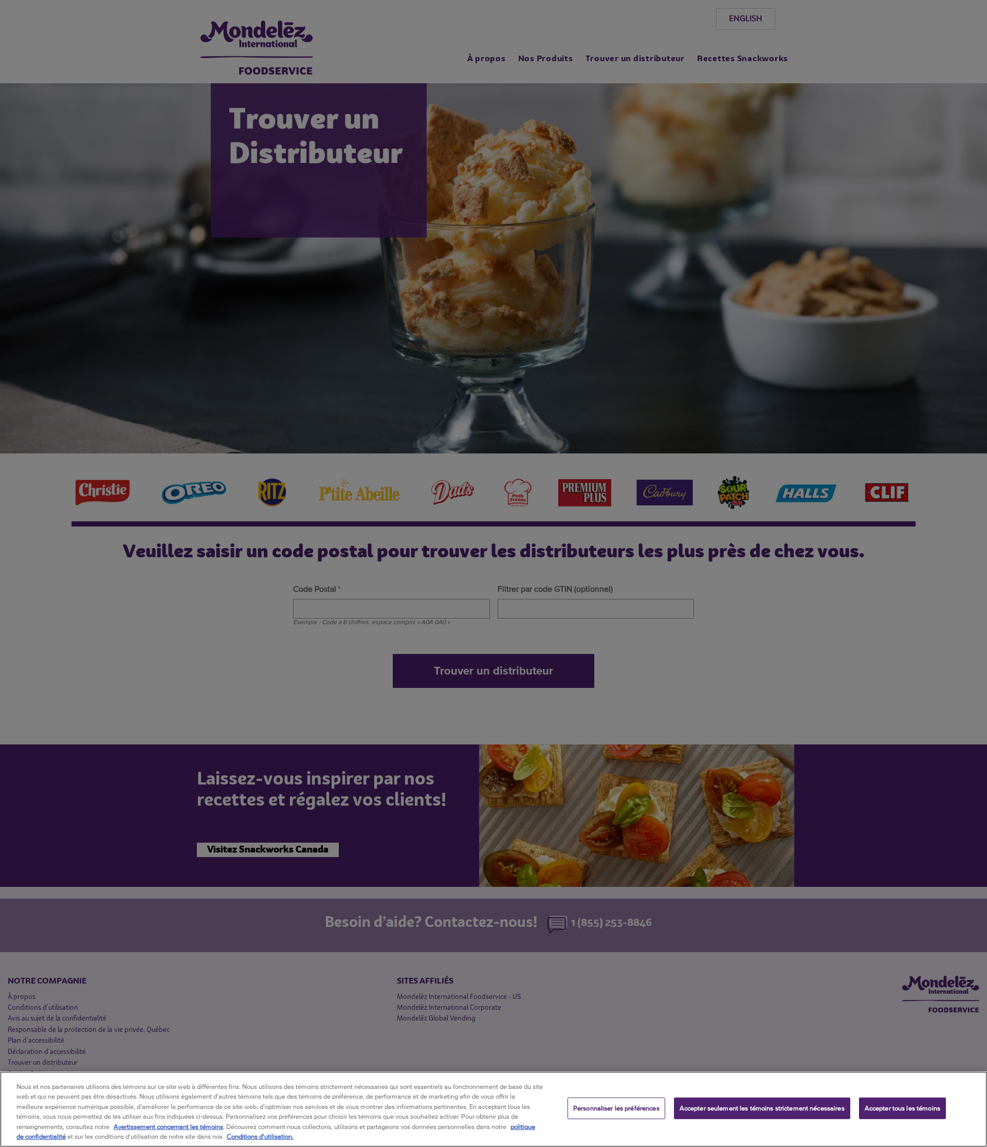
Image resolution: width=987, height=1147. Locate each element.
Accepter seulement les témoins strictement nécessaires (762, 1108)
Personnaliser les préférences (616, 1108)
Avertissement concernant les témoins (168, 1127)
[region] (493, 1109)
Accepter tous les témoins (902, 1108)
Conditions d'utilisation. (260, 1136)
